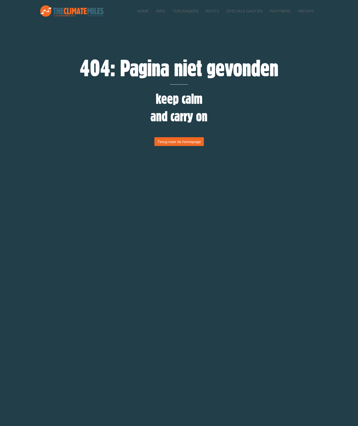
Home (143, 11)
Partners (280, 11)
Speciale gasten (244, 11)
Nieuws (306, 11)
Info (160, 11)
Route (212, 11)
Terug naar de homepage (179, 141)
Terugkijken (185, 11)
